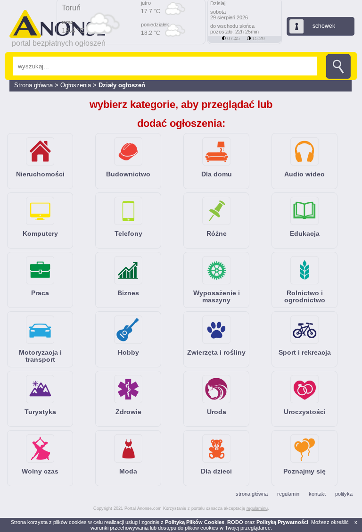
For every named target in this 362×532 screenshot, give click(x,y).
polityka (344, 494)
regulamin (288, 494)
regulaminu (257, 508)
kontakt (317, 494)
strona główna (252, 494)
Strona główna (33, 85)
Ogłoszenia (76, 85)
